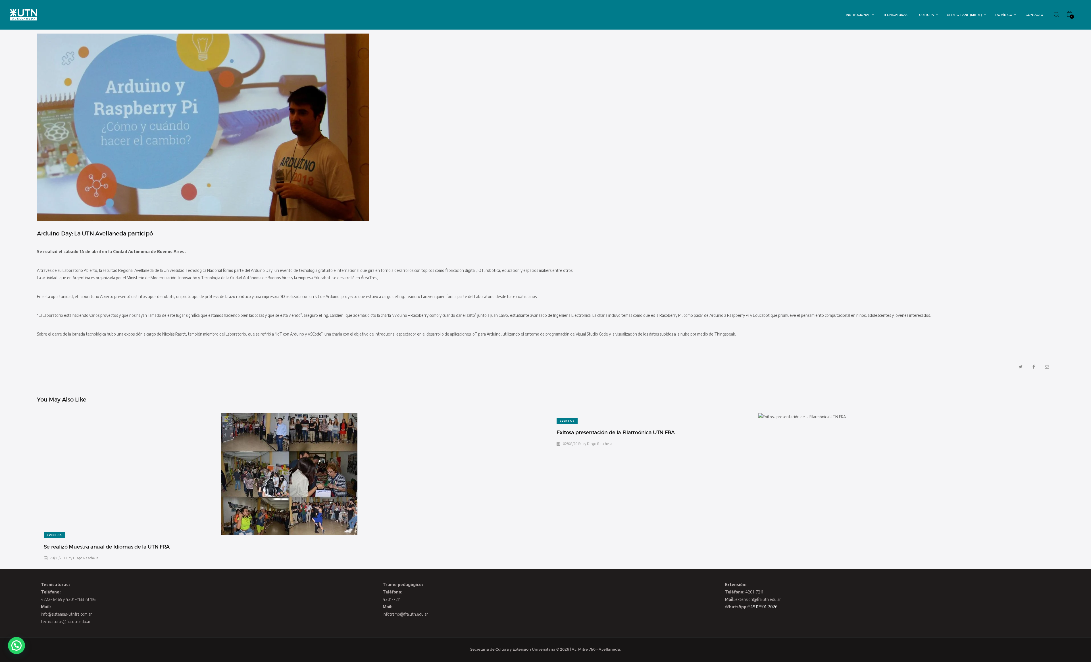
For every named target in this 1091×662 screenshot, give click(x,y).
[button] (16, 645)
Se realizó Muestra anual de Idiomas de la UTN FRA (107, 547)
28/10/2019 (58, 558)
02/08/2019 (572, 444)
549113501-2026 (762, 606)
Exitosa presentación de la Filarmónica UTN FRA (616, 432)
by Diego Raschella (83, 558)
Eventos (54, 535)
